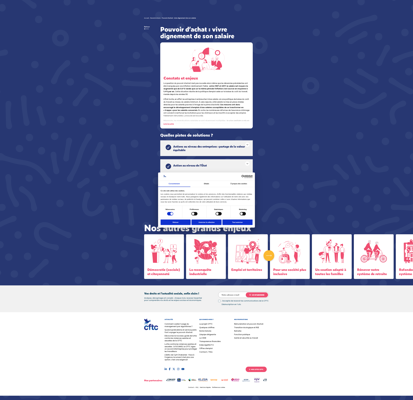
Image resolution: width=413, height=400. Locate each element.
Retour (147, 27)
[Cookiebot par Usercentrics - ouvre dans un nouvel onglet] (243, 176)
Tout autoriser (237, 222)
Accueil (146, 18)
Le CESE (202, 338)
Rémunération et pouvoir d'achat (248, 324)
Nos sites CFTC (257, 369)
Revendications (155, 18)
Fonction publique (242, 335)
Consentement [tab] (174, 184)
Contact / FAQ (205, 352)
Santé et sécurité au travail (246, 338)
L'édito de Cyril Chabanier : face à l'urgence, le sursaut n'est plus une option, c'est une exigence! (179, 357)
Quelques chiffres (206, 328)
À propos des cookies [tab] (238, 184)
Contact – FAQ (193, 387)
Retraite (237, 331)
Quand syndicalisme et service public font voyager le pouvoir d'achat (181, 331)
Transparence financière (210, 341)
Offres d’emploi (206, 348)
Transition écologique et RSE (246, 328)
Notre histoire (205, 331)
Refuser (176, 222)
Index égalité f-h (206, 345)
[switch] (194, 213)
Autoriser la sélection (207, 222)
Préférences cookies (218, 387)
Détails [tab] (206, 184)
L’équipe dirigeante (207, 335)
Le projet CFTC (206, 324)
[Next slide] (269, 255)
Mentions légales (205, 387)
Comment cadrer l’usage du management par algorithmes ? (178, 325)
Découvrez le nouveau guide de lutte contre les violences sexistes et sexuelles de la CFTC (181, 338)
